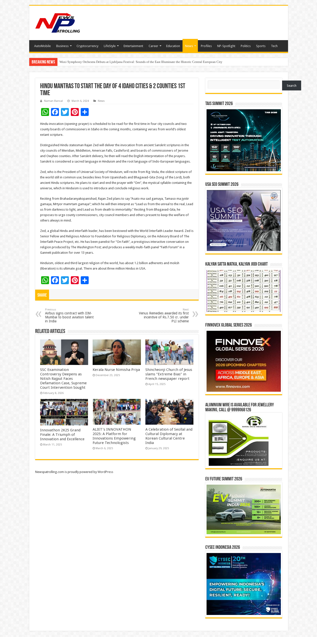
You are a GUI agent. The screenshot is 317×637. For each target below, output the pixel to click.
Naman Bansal (53, 101)
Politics (246, 46)
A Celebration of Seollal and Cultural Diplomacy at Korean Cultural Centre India (168, 436)
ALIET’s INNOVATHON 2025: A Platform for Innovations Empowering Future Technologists (114, 436)
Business (62, 46)
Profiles (206, 46)
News (189, 46)
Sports (260, 46)
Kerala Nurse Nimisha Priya (116, 369)
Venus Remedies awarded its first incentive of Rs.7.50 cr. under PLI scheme (164, 315)
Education (173, 46)
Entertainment (133, 46)
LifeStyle (110, 46)
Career (153, 46)
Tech (274, 46)
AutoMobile (42, 46)
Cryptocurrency (87, 46)
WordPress (105, 472)
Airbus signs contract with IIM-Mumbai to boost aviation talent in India (69, 315)
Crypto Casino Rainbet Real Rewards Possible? (91, 62)
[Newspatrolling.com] (57, 22)
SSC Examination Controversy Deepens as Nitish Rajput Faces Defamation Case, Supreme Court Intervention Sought (63, 378)
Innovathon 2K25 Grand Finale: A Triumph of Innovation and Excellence (62, 434)
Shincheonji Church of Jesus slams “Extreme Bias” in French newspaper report (168, 374)
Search (291, 85)
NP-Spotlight (226, 46)
